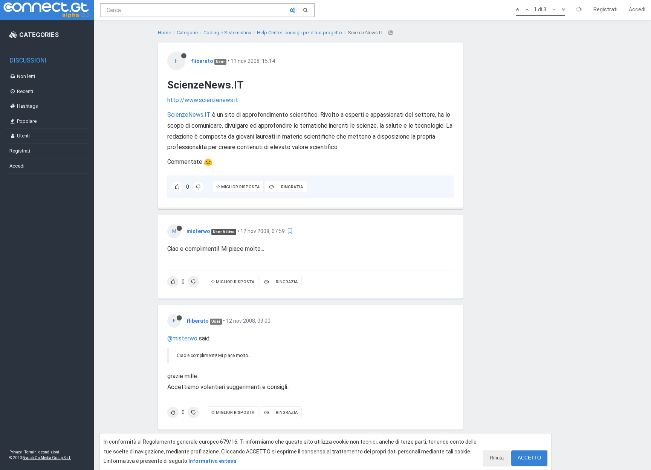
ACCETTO (529, 458)
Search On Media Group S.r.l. (47, 458)
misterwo (198, 231)
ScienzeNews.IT (189, 114)
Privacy (15, 452)
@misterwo (182, 338)
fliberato (202, 61)
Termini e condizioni (41, 452)
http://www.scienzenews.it (202, 100)
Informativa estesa (212, 461)
